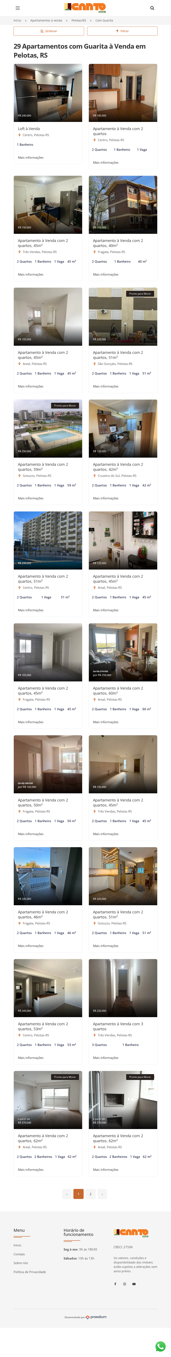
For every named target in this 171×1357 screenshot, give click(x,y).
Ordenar (51, 31)
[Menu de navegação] (19, 8)
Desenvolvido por (75, 1317)
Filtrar (125, 31)
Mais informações (30, 157)
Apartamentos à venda (46, 20)
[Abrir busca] (152, 8)
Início (17, 20)
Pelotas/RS (79, 20)
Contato (19, 1254)
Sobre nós (21, 1263)
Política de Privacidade (30, 1272)
